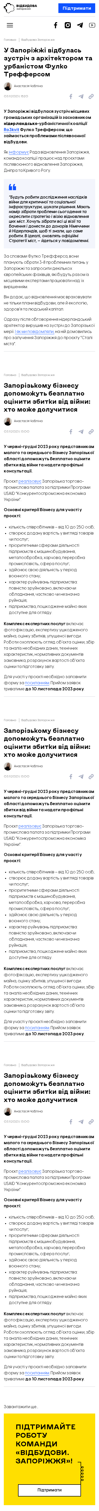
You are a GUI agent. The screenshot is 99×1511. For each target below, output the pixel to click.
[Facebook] (56, 25)
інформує (19, 152)
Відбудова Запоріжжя (38, 39)
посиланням (37, 683)
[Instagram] (68, 25)
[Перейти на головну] (20, 8)
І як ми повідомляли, (34, 332)
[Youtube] (92, 25)
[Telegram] (80, 25)
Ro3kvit (11, 130)
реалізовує (30, 481)
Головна (10, 39)
